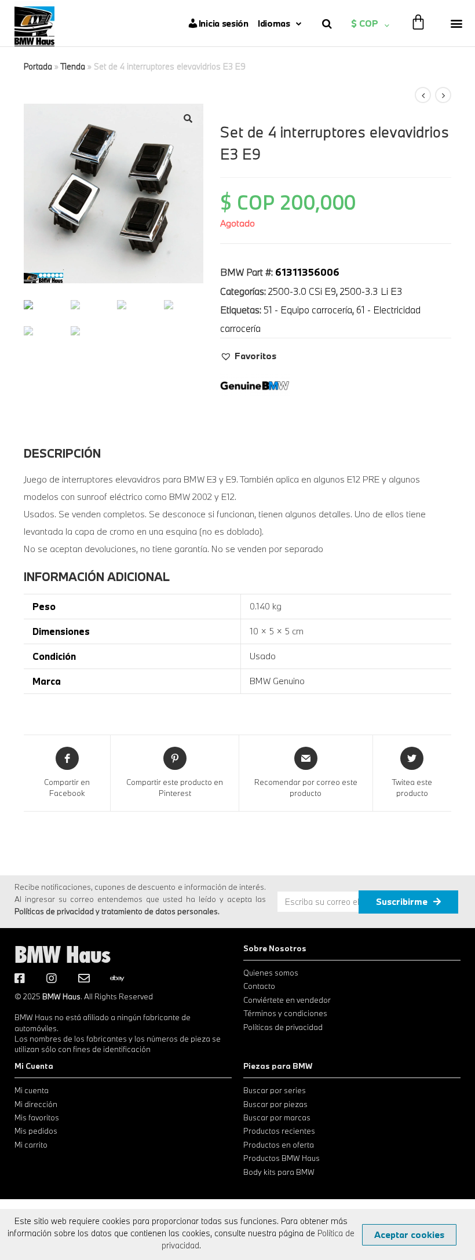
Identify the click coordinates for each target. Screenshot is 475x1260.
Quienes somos (270, 972)
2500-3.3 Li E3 (371, 291)
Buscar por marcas (276, 1117)
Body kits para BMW (279, 1172)
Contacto (259, 986)
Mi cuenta (31, 1090)
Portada (38, 66)
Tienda (72, 66)
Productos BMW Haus (281, 1158)
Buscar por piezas (275, 1104)
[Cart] (418, 21)
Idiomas (274, 23)
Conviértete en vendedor (287, 1000)
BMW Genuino (277, 680)
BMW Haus (62, 954)
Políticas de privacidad (283, 1027)
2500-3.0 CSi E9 (302, 291)
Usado (263, 656)
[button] (456, 23)
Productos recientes (279, 1131)
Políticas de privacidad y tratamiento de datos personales (116, 911)
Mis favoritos (36, 1117)
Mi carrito (31, 1145)
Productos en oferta (278, 1145)
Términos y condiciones (285, 1013)
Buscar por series (274, 1090)
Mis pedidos (35, 1131)
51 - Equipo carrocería (308, 310)
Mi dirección (35, 1104)
